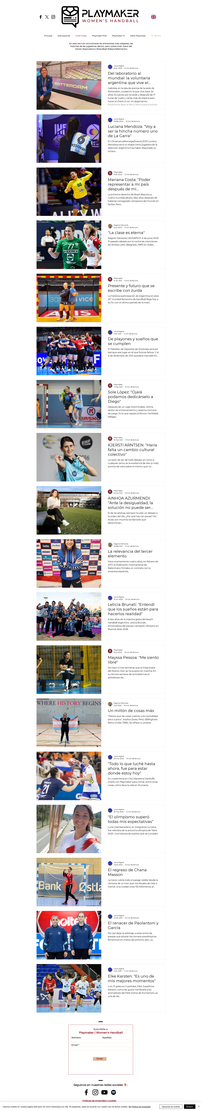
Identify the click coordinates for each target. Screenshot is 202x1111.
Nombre (76, 1038)
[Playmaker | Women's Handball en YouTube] (104, 1092)
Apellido (106, 1038)
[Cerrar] (198, 1106)
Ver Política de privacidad (139, 1106)
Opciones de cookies (171, 1106)
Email (74, 1045)
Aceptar (189, 1106)
